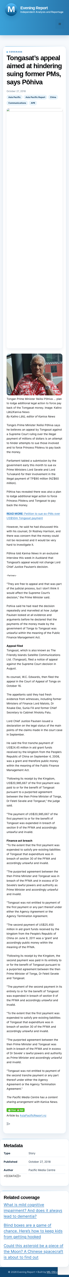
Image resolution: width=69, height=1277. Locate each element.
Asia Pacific (14, 97)
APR (33, 103)
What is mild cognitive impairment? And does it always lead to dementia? (33, 1210)
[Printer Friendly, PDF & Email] (16, 1111)
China (53, 97)
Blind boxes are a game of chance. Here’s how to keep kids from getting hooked (33, 1231)
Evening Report (34, 8)
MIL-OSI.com (54, 1271)
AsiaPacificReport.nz (33, 1115)
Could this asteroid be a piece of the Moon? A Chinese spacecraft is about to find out (33, 1251)
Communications (17, 103)
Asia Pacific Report (35, 97)
